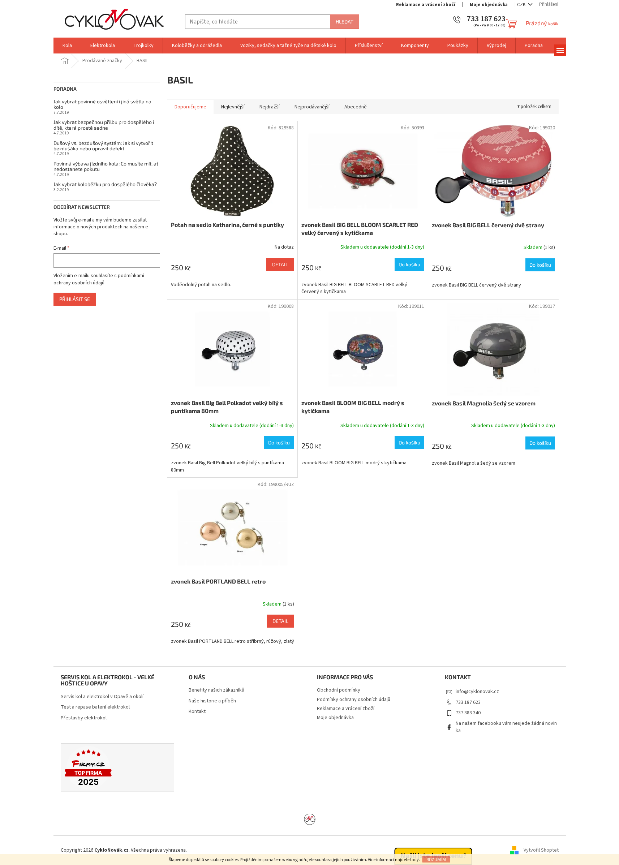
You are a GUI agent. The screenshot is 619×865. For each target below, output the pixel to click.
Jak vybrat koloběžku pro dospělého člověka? (105, 184)
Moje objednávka (489, 4)
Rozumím (436, 859)
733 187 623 (468, 702)
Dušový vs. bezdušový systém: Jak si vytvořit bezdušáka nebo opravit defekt (103, 145)
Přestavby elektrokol (84, 718)
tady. (415, 860)
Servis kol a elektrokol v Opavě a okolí (102, 696)
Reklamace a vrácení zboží (425, 4)
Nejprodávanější (312, 107)
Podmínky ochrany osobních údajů (353, 699)
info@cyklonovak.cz (477, 691)
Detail (280, 264)
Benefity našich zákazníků (216, 690)
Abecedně (355, 107)
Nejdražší (269, 107)
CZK (521, 4)
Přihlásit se (74, 299)
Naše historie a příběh (212, 701)
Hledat (344, 21)
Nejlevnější (233, 107)
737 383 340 (468, 712)
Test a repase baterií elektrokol (95, 707)
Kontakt (197, 711)
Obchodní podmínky (338, 690)
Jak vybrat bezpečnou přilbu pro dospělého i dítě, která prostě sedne (103, 124)
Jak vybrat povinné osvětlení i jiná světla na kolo (102, 104)
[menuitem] (67, 45)
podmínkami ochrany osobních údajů (98, 279)
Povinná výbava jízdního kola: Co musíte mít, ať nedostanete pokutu (105, 166)
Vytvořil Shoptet (541, 850)
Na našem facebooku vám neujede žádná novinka (506, 727)
